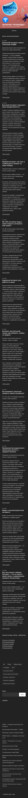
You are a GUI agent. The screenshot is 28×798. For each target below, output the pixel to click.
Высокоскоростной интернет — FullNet (12, 729)
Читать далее (6, 97)
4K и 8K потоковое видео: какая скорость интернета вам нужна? (12, 224)
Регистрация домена (8, 642)
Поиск (4, 691)
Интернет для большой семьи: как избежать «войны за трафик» (13, 333)
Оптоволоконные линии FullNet (10, 752)
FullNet (9, 664)
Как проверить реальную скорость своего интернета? (13, 392)
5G (4, 664)
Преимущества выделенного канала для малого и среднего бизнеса (13, 450)
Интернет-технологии (9, 677)
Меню (14, 30)
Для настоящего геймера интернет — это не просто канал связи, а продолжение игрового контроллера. (13, 575)
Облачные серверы (8, 644)
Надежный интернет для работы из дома (11, 281)
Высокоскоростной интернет (10, 674)
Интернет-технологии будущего (10, 749)
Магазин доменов (8, 646)
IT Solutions (6, 667)
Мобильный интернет (9, 683)
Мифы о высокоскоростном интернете (13, 511)
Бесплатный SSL (7, 648)
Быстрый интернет (8, 671)
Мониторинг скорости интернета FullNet (12, 732)
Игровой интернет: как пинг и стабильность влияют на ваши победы (13, 163)
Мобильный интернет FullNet (10, 746)
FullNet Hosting (17, 664)
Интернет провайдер (13, 24)
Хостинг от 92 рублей (9, 640)
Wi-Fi (13, 667)
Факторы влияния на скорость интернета (13, 765)
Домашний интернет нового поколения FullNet (13, 43)
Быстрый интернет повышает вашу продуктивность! (13, 106)
